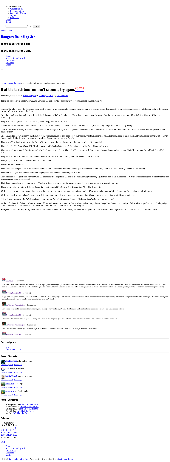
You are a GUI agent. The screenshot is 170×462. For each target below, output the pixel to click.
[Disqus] (85, 244)
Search (30, 26)
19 (9, 435)
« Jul (3, 442)
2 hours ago (18, 365)
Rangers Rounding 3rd (18, 36)
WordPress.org (16, 9)
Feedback (14, 18)
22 (16, 435)
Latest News (11, 60)
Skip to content (7, 30)
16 (2, 435)
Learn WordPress (18, 13)
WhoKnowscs (11, 361)
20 (11, 435)
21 (14, 435)
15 (16, 432)
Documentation (17, 11)
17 (4, 435)
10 (4, 432)
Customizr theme (65, 459)
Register (9, 22)
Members (10, 63)
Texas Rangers (14, 83)
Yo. (8, 347)
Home (8, 56)
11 (7, 432)
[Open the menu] (2, 69)
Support (13, 15)
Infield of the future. (29, 404)
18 (7, 435)
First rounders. (13, 349)
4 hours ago (18, 387)
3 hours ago (18, 372)
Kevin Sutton (62, 96)
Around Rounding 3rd (15, 58)
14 (14, 432)
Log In (8, 20)
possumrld (9, 383)
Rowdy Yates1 (11, 376)
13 (11, 432)
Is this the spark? (7, 365)
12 (9, 432)
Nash (7, 368)
